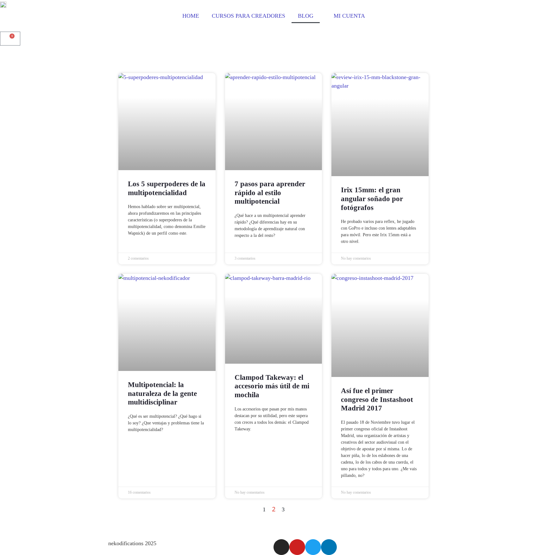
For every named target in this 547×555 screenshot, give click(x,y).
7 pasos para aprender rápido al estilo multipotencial (270, 192)
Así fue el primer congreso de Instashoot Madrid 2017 (377, 399)
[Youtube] (297, 547)
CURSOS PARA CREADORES (248, 16)
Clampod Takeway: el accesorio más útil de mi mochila (272, 386)
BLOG (305, 16)
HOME (190, 16)
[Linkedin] (329, 547)
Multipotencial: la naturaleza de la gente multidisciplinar (162, 393)
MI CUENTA (347, 16)
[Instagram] (281, 547)
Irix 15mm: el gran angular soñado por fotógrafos (372, 198)
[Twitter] (313, 547)
